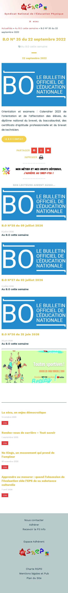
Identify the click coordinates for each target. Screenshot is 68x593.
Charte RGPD (34, 568)
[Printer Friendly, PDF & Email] (41, 157)
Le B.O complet (14, 139)
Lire (5, 423)
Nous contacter (34, 520)
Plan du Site (34, 578)
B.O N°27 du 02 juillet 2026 (22, 280)
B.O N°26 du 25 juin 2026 (20, 334)
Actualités (7, 28)
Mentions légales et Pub (34, 573)
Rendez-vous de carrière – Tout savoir (28, 432)
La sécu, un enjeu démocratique (24, 412)
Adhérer (34, 524)
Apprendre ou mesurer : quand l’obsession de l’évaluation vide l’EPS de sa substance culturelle (33, 480)
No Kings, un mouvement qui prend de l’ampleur (28, 454)
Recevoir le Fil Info (34, 529)
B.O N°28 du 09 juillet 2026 (22, 225)
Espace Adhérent (34, 541)
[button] (34, 150)
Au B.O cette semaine (26, 28)
